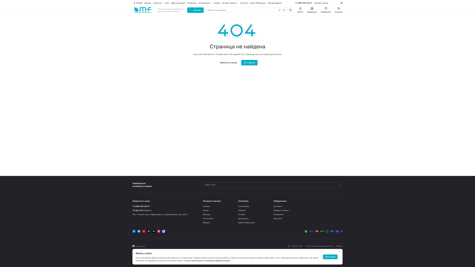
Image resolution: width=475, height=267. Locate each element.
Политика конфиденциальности (319, 246)
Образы (206, 222)
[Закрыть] (340, 252)
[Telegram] (138, 231)
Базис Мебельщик (246, 222)
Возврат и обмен (281, 210)
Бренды (206, 214)
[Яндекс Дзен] (148, 231)
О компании (243, 206)
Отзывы (241, 214)
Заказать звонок (321, 3)
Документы (243, 218)
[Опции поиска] (279, 10)
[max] (163, 231)
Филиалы (278, 218)
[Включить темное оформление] (342, 3)
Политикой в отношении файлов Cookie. (210, 260)
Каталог (206, 206)
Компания (243, 201)
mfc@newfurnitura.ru (141, 210)
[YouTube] (143, 231)
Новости (242, 210)
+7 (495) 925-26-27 (303, 3)
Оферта (339, 246)
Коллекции (208, 218)
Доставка (278, 206)
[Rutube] (153, 231)
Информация (280, 201)
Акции (206, 210)
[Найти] (290, 10)
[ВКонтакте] (133, 231)
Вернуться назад (228, 62)
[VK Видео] (158, 231)
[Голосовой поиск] (284, 10)
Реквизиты (278, 214)
